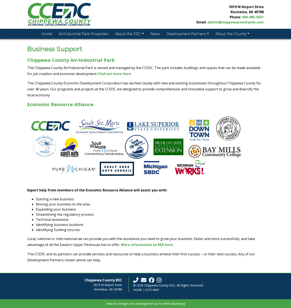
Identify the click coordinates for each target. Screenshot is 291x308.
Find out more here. (115, 73)
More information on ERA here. (147, 244)
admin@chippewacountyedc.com (235, 22)
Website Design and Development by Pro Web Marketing (145, 304)
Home (137, 290)
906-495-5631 (253, 17)
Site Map (152, 290)
